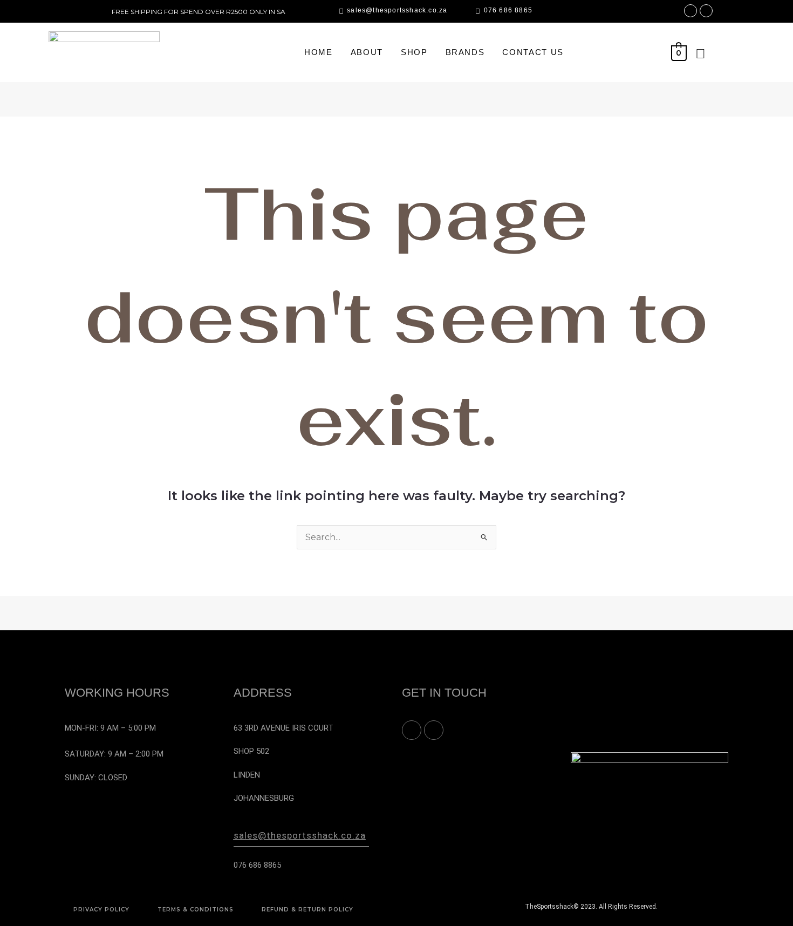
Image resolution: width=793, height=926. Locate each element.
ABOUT (367, 52)
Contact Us (533, 52)
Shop (414, 52)
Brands (465, 52)
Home (318, 52)
